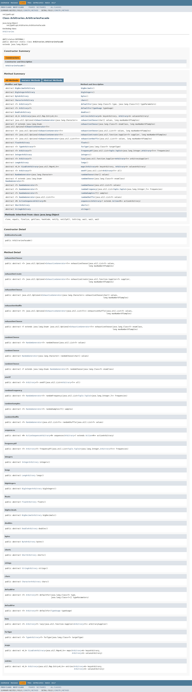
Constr (26, 10)
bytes (83, 96)
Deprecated (38, 3)
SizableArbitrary (29, 167)
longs (83, 163)
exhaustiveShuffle (90, 139)
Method (34, 10)
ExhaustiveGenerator (45, 120)
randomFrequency (89, 189)
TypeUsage (97, 108)
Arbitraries (8, 32)
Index (47, 3)
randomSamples (88, 193)
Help (53, 3)
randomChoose (87, 175)
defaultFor (86, 104)
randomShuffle (88, 197)
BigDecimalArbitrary (25, 88)
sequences (85, 201)
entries (84, 116)
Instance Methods (31, 80)
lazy (83, 159)
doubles (84, 112)
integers (85, 155)
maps (83, 167)
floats (84, 143)
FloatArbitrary (22, 143)
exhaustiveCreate (89, 135)
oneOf (83, 171)
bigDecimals (86, 88)
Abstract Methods (53, 80)
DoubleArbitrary (23, 112)
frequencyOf (86, 151)
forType (84, 147)
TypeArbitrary (26, 147)
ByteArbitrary (21, 96)
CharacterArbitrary (24, 100)
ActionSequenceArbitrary (31, 201)
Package (14, 3)
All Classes (56, 7)
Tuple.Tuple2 (115, 151)
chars (83, 100)
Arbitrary (23, 104)
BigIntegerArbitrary (25, 92)
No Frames (41, 7)
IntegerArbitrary (23, 155)
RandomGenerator (23, 175)
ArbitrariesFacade (14, 66)
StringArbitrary (23, 209)
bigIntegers (86, 92)
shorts (84, 205)
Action (115, 201)
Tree (29, 3)
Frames (32, 7)
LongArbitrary (21, 163)
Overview (5, 3)
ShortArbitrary (22, 205)
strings (84, 209)
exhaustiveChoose (89, 120)
